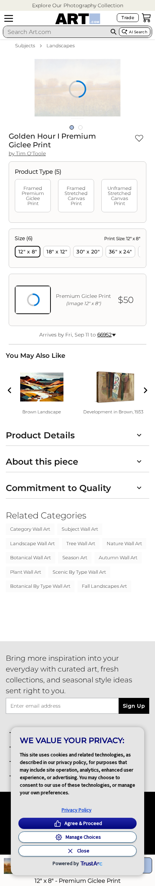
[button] (77, 5)
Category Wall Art (30, 529)
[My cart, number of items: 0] (146, 17)
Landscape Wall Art (32, 543)
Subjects (25, 45)
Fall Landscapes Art (104, 586)
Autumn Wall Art (118, 557)
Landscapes (60, 45)
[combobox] (55, 32)
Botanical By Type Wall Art (40, 586)
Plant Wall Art (25, 572)
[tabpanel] (77, 277)
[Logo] (77, 18)
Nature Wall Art (124, 543)
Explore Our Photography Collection (77, 5)
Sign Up (134, 706)
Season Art (74, 557)
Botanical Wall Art (30, 557)
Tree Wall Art (80, 543)
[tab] (33, 195)
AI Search (138, 32)
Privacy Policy (77, 810)
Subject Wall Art (80, 529)
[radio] (27, 251)
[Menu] (8, 18)
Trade (127, 17)
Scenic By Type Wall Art (79, 572)
